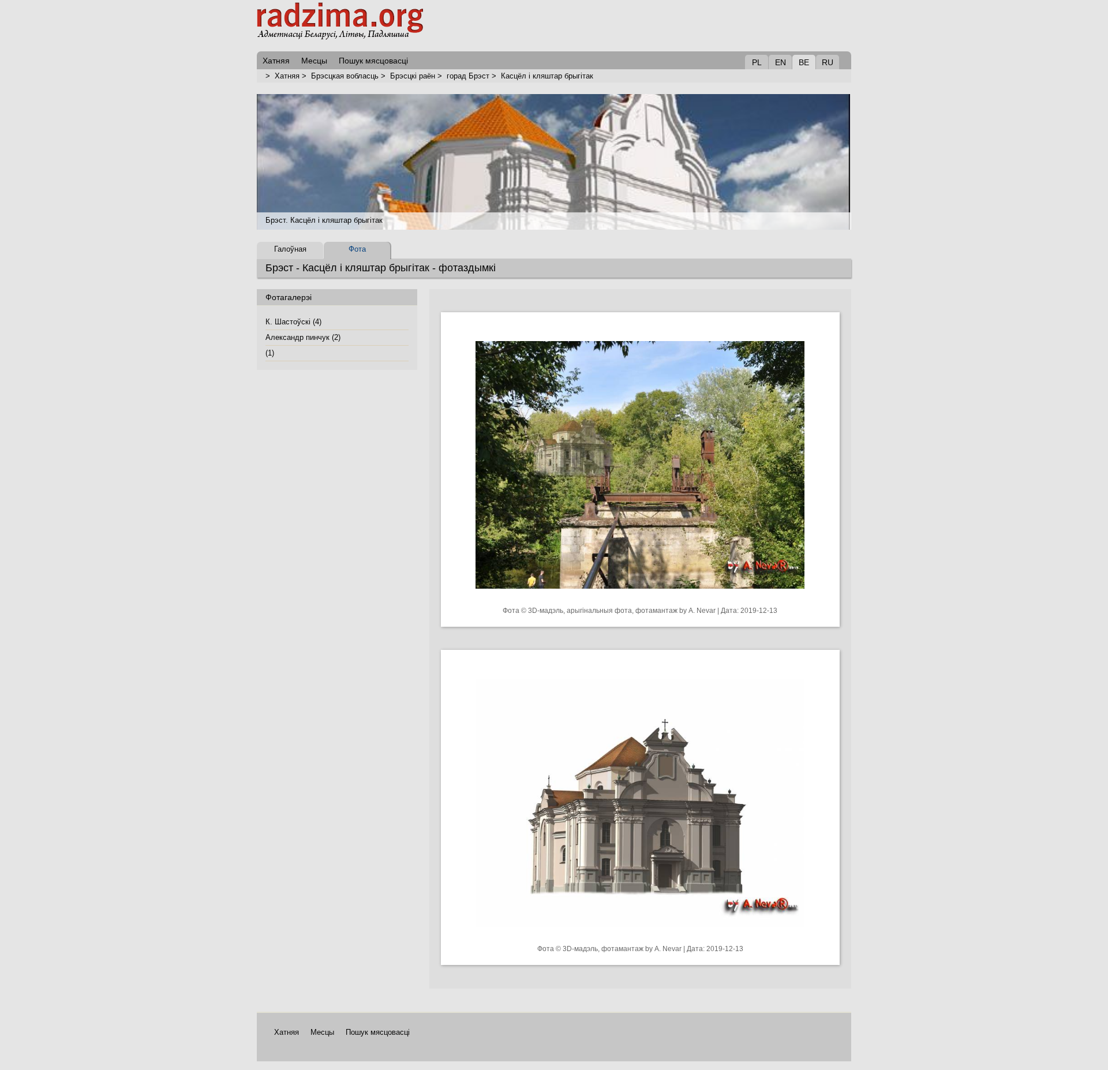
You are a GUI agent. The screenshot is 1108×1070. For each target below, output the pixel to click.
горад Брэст (468, 76)
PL (757, 62)
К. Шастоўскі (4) (293, 321)
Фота (357, 249)
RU (827, 62)
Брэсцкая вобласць (345, 76)
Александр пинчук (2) (302, 337)
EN (780, 62)
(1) (269, 353)
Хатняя (287, 76)
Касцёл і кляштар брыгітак (547, 76)
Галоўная (290, 249)
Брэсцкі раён (412, 76)
